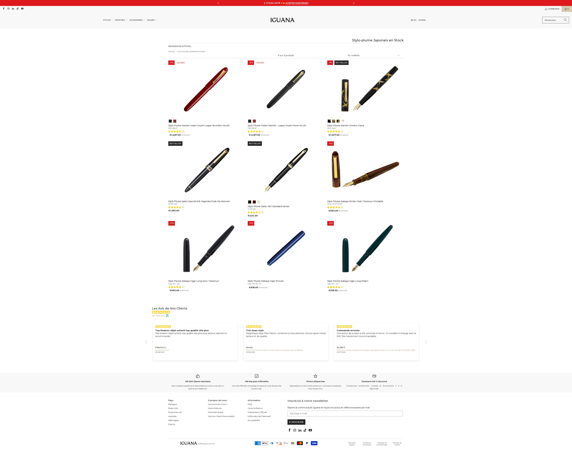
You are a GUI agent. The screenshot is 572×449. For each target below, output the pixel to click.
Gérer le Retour (255, 408)
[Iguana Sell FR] (282, 20)
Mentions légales (351, 444)
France (171, 424)
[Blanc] (259, 201)
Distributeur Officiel (257, 412)
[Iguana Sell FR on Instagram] (8, 9)
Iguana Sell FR (208, 444)
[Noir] (249, 201)
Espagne (172, 404)
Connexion (553, 9)
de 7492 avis (158, 315)
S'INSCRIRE (296, 422)
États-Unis (173, 408)
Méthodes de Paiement (259, 416)
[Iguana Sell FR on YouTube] (22, 9)
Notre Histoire (215, 408)
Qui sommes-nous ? (217, 404)
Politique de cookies (397, 444)
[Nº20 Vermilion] (175, 121)
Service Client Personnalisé (221, 416)
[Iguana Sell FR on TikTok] (17, 9)
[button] (108, 20)
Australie (172, 416)
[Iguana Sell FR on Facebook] (3, 9)
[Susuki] (333, 121)
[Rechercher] (565, 20)
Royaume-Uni (175, 412)
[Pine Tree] (338, 121)
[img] (287, 312)
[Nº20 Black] (170, 121)
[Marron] (254, 201)
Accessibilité (254, 420)
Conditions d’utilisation (367, 444)
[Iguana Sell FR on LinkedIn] (13, 9)
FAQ (250, 404)
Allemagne (173, 420)
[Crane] (329, 121)
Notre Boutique (215, 412)
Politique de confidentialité (382, 444)
